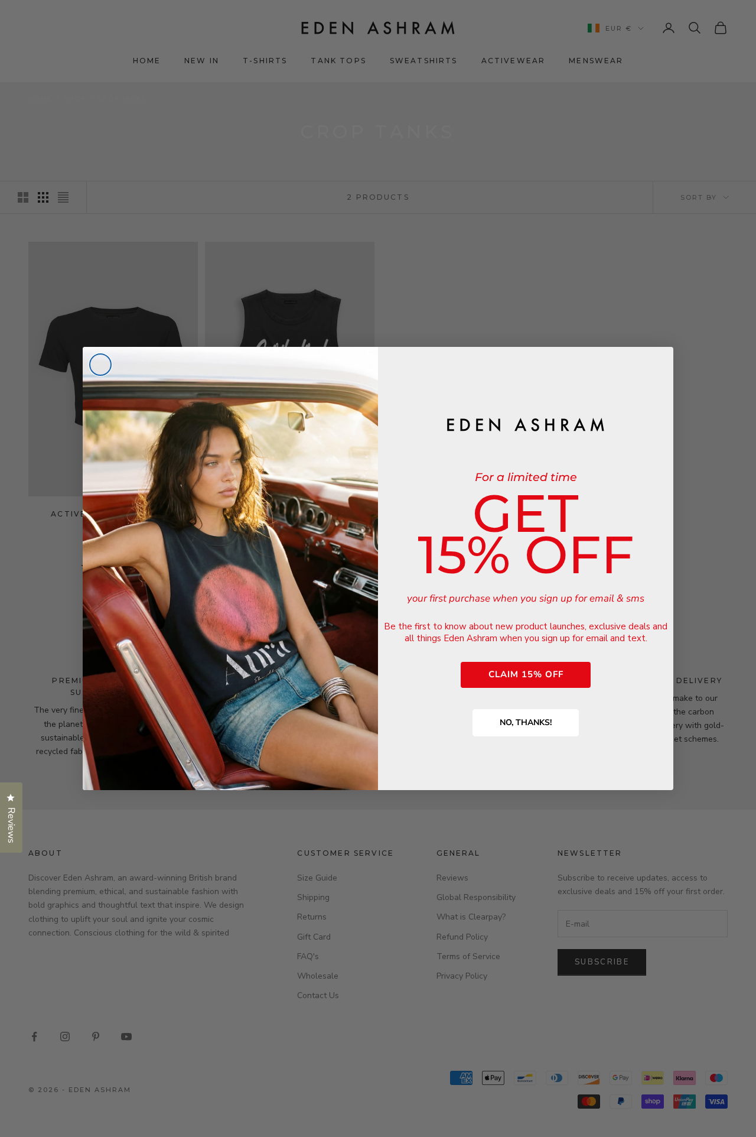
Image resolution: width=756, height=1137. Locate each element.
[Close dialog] (100, 364)
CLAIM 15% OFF (525, 674)
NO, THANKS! (526, 722)
